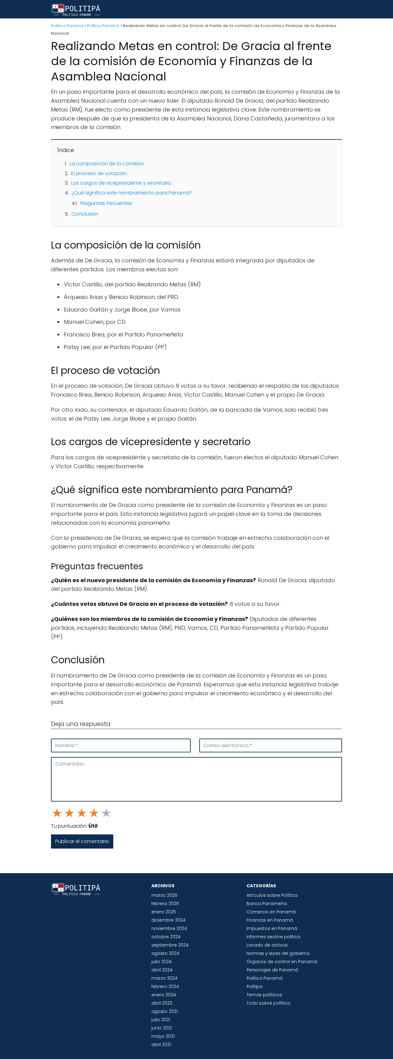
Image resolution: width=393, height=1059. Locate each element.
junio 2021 (161, 1028)
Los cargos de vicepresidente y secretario (121, 182)
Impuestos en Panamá (272, 928)
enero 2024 (163, 995)
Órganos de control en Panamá (282, 962)
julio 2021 (160, 1020)
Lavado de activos (267, 945)
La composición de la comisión (107, 163)
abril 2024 (162, 970)
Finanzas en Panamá (270, 920)
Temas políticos (264, 995)
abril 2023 (161, 1003)
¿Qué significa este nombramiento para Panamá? (132, 192)
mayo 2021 (163, 1036)
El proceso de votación (99, 173)
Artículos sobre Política (272, 895)
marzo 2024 (164, 978)
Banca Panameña (267, 903)
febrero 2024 (165, 986)
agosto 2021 (164, 1011)
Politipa (255, 986)
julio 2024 (161, 962)
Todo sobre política (268, 1003)
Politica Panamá (264, 978)
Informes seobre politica (273, 937)
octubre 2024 (166, 937)
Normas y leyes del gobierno (278, 953)
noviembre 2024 (169, 928)
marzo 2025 (164, 895)
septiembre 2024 (170, 945)
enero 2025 (163, 912)
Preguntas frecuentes (106, 203)
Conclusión (85, 214)
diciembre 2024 (168, 920)
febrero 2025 (165, 903)
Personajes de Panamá (272, 970)
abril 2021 (161, 1044)
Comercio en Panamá (271, 912)
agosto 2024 (165, 953)
